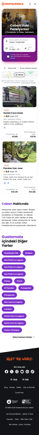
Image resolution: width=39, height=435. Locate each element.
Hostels (12, 387)
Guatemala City (11, 253)
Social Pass (19, 393)
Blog (6, 387)
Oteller (18, 387)
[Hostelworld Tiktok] (32, 371)
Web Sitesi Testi (26, 419)
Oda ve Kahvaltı (29, 387)
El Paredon (9, 288)
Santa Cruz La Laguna (14, 316)
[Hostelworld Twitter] (11, 371)
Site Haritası (13, 424)
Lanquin (8, 309)
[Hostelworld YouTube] (22, 371)
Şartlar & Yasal (28, 414)
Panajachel (26, 288)
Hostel (6, 110)
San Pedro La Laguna (13, 260)
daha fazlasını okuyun (28, 82)
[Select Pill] (30, 4)
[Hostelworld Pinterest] (27, 371)
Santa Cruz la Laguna (14, 323)
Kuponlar (10, 419)
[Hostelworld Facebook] (6, 371)
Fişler (17, 419)
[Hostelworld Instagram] (17, 371)
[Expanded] (4, 68)
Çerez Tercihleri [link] (25, 424)
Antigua (28, 253)
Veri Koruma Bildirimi (13, 414)
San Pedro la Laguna (13, 267)
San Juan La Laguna (13, 302)
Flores (7, 281)
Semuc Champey (11, 330)
